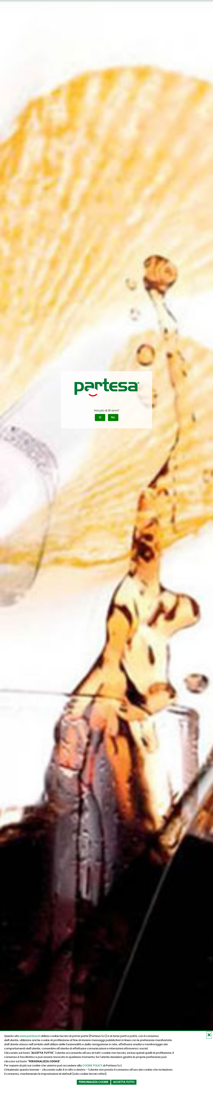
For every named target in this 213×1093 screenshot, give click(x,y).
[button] (209, 1035)
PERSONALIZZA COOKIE (93, 1082)
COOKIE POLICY (92, 1065)
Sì (100, 417)
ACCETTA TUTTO (123, 1082)
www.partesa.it (30, 1036)
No (113, 417)
